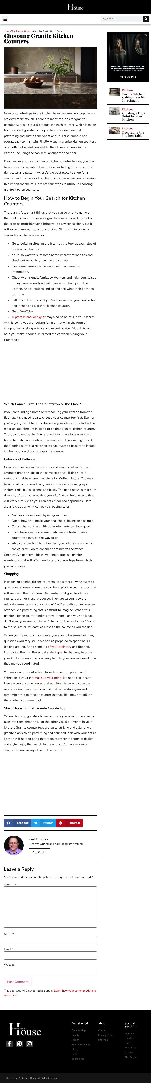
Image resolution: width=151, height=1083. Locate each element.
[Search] (146, 19)
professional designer (30, 317)
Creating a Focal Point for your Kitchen (134, 116)
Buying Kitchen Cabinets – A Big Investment (133, 97)
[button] (5, 19)
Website (9, 964)
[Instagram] (29, 1044)
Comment (11, 884)
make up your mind (47, 678)
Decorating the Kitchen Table (133, 134)
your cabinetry (61, 647)
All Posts (39, 852)
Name (9, 934)
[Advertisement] (50, 372)
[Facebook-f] (9, 1044)
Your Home (16, 31)
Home (6, 31)
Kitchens (27, 31)
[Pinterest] (19, 1044)
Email (8, 949)
